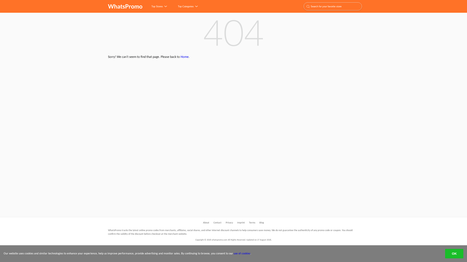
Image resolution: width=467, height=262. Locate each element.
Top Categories (186, 6)
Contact (217, 222)
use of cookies (242, 253)
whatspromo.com (125, 6)
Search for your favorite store (326, 6)
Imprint (241, 222)
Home (185, 57)
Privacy (229, 222)
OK (454, 253)
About (206, 222)
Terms (252, 222)
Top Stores (157, 6)
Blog (261, 222)
